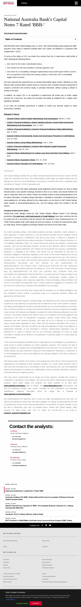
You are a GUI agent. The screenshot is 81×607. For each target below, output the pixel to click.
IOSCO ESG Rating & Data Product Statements (54, 582)
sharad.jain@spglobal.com (19, 452)
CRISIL (5, 546)
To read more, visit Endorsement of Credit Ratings (34, 216)
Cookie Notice (10, 599)
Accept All (35, 603)
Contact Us (45, 546)
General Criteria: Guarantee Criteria (21, 160)
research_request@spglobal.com (17, 413)
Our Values (6, 559)
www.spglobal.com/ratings (14, 386)
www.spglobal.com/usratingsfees (17, 394)
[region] (40, 598)
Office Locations (7, 582)
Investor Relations (47, 559)
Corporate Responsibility (48, 576)
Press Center (6, 567)
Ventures (5, 565)
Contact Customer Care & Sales (11, 573)
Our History (6, 562)
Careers (44, 573)
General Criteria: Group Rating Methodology (24, 143)
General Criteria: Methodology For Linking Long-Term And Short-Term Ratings (38, 153)
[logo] (8, 3)
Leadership (45, 579)
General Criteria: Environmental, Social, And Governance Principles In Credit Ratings (41, 136)
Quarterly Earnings (47, 565)
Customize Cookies (22, 603)
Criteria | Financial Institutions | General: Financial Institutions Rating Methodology (40, 129)
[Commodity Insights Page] (42, 525)
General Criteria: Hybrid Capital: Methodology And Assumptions (32, 119)
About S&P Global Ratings (10, 540)
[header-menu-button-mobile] (76, 3)
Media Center (45, 540)
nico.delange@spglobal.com (19, 465)
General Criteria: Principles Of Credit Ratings (25, 164)
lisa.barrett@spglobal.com (19, 439)
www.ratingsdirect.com (52, 386)
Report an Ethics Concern (10, 579)
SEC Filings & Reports (48, 567)
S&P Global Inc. (10, 552)
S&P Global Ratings (12, 533)
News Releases (46, 562)
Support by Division (8, 576)
